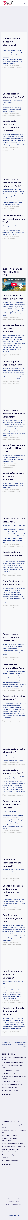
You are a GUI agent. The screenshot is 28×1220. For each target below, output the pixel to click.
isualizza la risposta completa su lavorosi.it (11, 1032)
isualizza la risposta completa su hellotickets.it (12, 795)
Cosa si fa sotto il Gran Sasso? (11, 1081)
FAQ (3, 34)
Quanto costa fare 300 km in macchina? (13, 1146)
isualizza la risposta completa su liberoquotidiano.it (13, 764)
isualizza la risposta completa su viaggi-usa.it (12, 909)
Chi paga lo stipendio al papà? (10, 1149)
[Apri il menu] (24, 3)
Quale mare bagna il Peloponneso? (12, 1070)
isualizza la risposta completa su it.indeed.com (12, 319)
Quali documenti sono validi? (10, 1090)
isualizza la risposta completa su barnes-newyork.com (11, 150)
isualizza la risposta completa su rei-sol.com (12, 67)
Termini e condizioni (12, 1204)
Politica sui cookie (14, 1201)
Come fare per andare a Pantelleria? (12, 1062)
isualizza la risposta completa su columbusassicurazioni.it (9, 466)
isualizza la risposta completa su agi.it (10, 383)
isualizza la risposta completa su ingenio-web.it (12, 659)
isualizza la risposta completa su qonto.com (12, 832)
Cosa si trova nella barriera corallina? (12, 1143)
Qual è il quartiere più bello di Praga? (12, 1084)
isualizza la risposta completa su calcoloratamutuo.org (9, 209)
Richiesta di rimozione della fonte (11, 65)
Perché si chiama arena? (9, 1152)
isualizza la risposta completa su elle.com (11, 491)
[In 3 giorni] (8, 3)
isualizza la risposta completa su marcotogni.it (12, 546)
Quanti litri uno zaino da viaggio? (7, 1042)
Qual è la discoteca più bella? (10, 1160)
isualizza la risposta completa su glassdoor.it (12, 355)
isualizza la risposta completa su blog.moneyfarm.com (9, 239)
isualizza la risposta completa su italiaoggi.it (12, 944)
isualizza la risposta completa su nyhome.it (11, 115)
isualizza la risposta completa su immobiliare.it (12, 1002)
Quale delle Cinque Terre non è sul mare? (20, 1043)
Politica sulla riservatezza (14, 1199)
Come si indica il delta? (8, 1073)
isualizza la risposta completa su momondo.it (12, 575)
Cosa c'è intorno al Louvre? (10, 1087)
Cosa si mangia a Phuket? (9, 1135)
